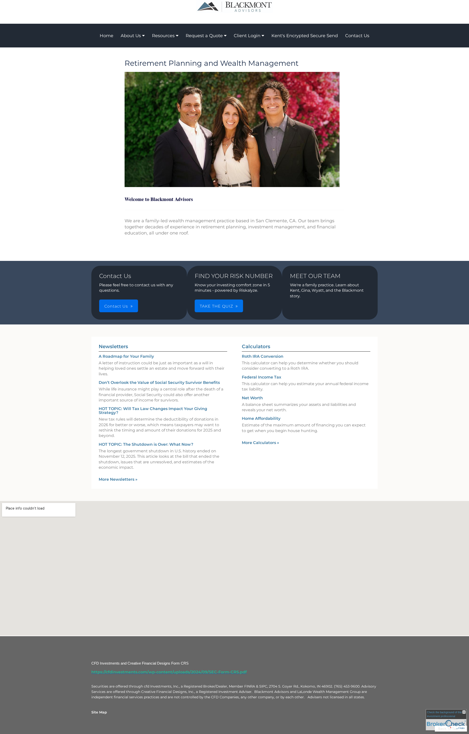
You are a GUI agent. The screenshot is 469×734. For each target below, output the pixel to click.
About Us (131, 35)
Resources (163, 35)
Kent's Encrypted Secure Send (304, 35)
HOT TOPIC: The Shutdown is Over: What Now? (146, 444)
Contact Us (357, 35)
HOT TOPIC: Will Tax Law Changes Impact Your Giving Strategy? (153, 410)
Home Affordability (261, 418)
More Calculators (260, 442)
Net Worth (252, 398)
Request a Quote (204, 35)
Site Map (99, 712)
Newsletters (113, 346)
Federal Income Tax (261, 377)
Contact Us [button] (116, 306)
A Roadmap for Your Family (126, 356)
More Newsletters (118, 479)
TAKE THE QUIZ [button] (216, 306)
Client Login (247, 35)
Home (106, 35)
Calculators (256, 346)
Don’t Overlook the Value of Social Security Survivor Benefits (159, 382)
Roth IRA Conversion (262, 356)
